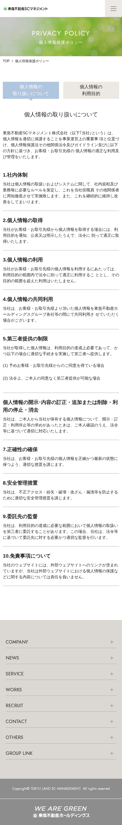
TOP (6, 61)
